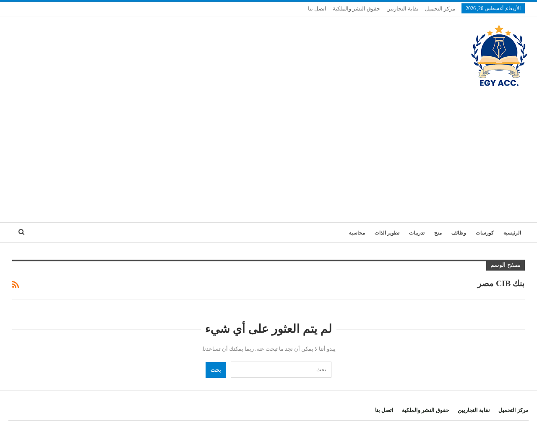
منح (438, 233)
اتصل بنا (317, 8)
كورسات (485, 233)
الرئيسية (512, 233)
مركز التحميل (440, 8)
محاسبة (357, 233)
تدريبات (417, 233)
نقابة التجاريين (402, 8)
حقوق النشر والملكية (356, 8)
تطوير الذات (387, 233)
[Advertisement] (268, 151)
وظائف (458, 233)
